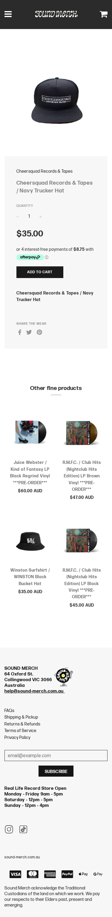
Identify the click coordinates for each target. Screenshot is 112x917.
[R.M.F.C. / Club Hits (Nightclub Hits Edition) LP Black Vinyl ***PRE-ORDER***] (82, 541)
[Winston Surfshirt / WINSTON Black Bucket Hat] (30, 541)
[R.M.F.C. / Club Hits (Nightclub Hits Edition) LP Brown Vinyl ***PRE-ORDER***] (82, 434)
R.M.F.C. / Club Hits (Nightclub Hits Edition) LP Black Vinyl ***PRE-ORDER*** (82, 584)
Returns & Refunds (22, 724)
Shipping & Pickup (21, 717)
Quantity (24, 206)
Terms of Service (20, 730)
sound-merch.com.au (22, 857)
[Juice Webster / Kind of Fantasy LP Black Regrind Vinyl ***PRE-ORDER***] (30, 434)
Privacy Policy (17, 737)
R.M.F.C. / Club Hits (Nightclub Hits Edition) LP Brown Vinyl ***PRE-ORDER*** (82, 476)
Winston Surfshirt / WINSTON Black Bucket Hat (30, 577)
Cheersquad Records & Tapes (44, 171)
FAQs (9, 710)
